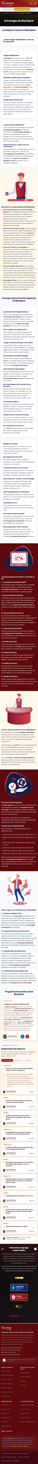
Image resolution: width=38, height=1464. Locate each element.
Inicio (2, 13)
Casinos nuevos (25, 1409)
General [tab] (27, 1060)
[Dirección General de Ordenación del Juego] (19, 1278)
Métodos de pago (6, 1388)
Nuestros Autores (25, 1377)
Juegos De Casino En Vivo (11, 13)
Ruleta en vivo (5, 1413)
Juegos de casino (6, 1383)
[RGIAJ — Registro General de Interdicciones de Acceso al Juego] (19, 1297)
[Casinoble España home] (6, 1327)
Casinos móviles (25, 1413)
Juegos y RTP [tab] (18, 1060)
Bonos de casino (6, 1379)
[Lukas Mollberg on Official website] (27, 1036)
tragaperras (30, 233)
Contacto (23, 1385)
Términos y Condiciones (23, 1457)
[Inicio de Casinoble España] (7, 3)
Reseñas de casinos (7, 1392)
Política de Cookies (6, 1461)
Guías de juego (5, 1396)
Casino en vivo (5, 1405)
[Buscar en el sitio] (30, 3)
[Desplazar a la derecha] (36, 9)
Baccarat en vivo (6, 1417)
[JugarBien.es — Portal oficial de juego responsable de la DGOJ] (19, 1287)
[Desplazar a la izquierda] (2, 9)
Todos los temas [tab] (7, 1060)
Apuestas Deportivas (7, 1375)
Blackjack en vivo (6, 1409)
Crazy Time (4, 1422)
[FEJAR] (19, 1307)
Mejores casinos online (27, 1405)
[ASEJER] (19, 1317)
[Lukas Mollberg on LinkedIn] (22, 1036)
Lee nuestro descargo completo (19, 1446)
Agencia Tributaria (11, 1007)
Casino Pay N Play (25, 1417)
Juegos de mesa (7, 9)
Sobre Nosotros (24, 1372)
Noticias (22, 1381)
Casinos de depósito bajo (28, 1422)
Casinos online (5, 1371)
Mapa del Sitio (16, 1461)
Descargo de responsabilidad (9, 1457)
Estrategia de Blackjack (22, 9)
